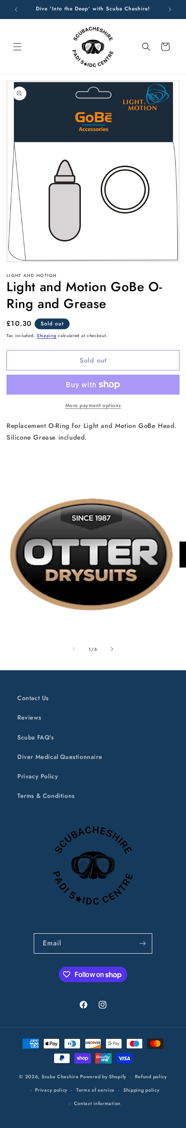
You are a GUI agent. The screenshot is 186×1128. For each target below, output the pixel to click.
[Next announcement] (170, 9)
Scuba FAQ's (35, 737)
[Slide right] (112, 649)
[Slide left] (73, 649)
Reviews (29, 717)
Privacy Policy (37, 776)
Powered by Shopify (103, 1076)
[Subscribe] (142, 943)
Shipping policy (141, 1089)
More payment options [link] (93, 405)
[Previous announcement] (16, 9)
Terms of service (95, 1089)
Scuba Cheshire (60, 1076)
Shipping (47, 335)
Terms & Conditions (46, 795)
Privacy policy (51, 1089)
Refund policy (151, 1076)
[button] (17, 46)
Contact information (97, 1103)
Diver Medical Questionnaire (59, 756)
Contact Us (33, 698)
